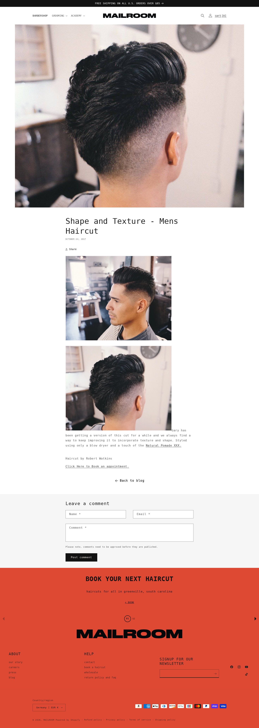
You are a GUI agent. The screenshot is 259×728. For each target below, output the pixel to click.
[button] (59, 15)
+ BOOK (129, 602)
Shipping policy (165, 719)
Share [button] (73, 249)
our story (15, 662)
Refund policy (93, 719)
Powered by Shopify (68, 720)
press (12, 672)
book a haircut (94, 667)
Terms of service (140, 719)
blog (12, 677)
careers (14, 667)
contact (89, 662)
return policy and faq (100, 677)
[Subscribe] (215, 674)
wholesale (91, 672)
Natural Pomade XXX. (163, 445)
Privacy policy (115, 719)
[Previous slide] (3, 618)
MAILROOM (49, 720)
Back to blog (132, 480)
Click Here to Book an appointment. (97, 466)
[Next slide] (255, 618)
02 (133, 618)
